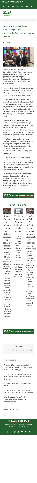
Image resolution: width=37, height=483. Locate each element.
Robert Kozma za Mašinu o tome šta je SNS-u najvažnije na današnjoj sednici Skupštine (17, 376)
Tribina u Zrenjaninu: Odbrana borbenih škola (19, 222)
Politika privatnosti (23, 426)
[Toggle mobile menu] (33, 12)
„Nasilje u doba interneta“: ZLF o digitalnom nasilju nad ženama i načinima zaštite (15, 399)
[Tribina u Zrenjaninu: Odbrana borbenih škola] (18, 211)
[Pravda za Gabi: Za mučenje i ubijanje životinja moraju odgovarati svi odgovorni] (30, 211)
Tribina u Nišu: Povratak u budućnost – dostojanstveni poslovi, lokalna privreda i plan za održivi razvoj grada (18, 367)
